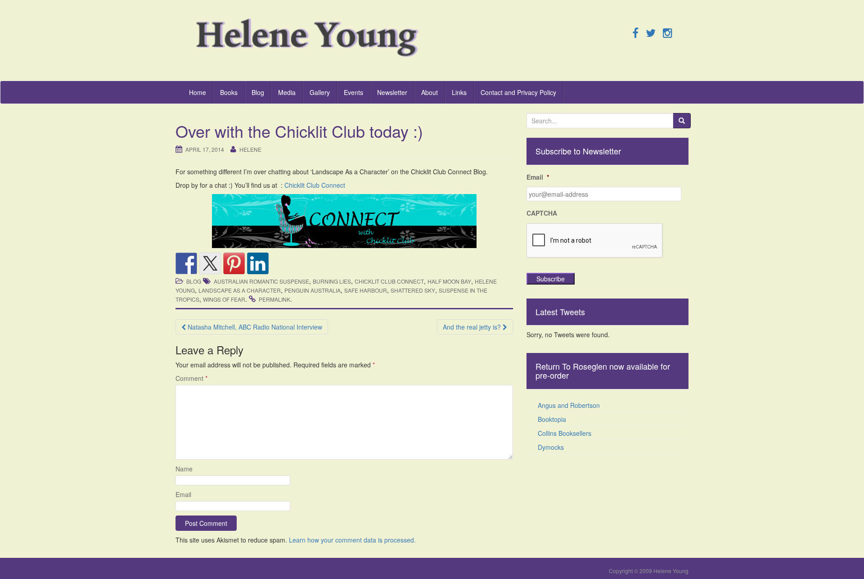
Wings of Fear (224, 299)
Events (353, 92)
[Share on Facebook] (186, 263)
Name (184, 468)
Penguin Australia (312, 290)
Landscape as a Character (239, 290)
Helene (250, 149)
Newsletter (392, 92)
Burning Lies (332, 281)
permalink (274, 299)
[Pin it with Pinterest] (234, 263)
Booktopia (552, 419)
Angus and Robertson (569, 405)
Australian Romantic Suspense (261, 281)
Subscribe (550, 278)
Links (459, 92)
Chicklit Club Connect (314, 185)
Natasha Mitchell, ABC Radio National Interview (254, 326)
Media (287, 92)
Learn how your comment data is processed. (352, 539)
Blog (258, 92)
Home (197, 92)
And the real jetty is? (473, 326)
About (429, 92)
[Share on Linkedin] (258, 263)
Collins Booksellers (564, 433)
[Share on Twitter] (210, 263)
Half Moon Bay (449, 281)
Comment (191, 378)
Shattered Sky (413, 290)
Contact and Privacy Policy (518, 92)
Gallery (320, 92)
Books (229, 92)
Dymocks (551, 447)
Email (183, 494)
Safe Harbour (365, 290)
